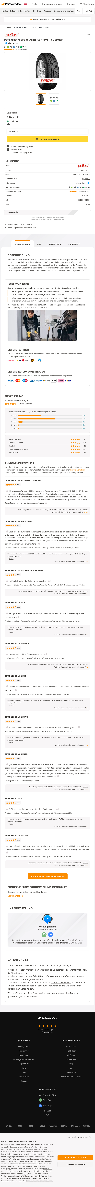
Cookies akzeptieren (75, 1158)
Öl (34, 11)
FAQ (39, 244)
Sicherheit (74, 244)
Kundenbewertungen (52, 4)
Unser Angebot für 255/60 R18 (19, 224)
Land (24, 1072)
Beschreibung (22, 244)
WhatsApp (47, 1100)
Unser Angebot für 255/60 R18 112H (22, 227)
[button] (47, 415)
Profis (34, 4)
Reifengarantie (24, 1046)
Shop (39, 11)
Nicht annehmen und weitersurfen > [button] (80, 1137)
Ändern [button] (87, 174)
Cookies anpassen (75, 1164)
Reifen (5, 11)
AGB (24, 1068)
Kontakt (71, 4)
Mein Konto (88, 4)
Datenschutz (24, 1076)
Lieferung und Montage (64, 11)
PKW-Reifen (71, 1046)
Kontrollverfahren (77, 470)
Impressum (24, 1063)
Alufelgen (71, 1055)
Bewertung (55, 244)
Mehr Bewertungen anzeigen (47, 876)
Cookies (23, 1081)
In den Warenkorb (49, 139)
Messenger (47, 1105)
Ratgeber (48, 11)
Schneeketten (24, 11)
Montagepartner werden (23, 1059)
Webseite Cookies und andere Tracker (39, 1181)
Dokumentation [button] (15, 895)
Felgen (13, 11)
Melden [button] (85, 509)
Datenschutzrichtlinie (61, 982)
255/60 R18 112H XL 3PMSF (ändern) (48, 19)
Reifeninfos (24, 1051)
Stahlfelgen (71, 1051)
